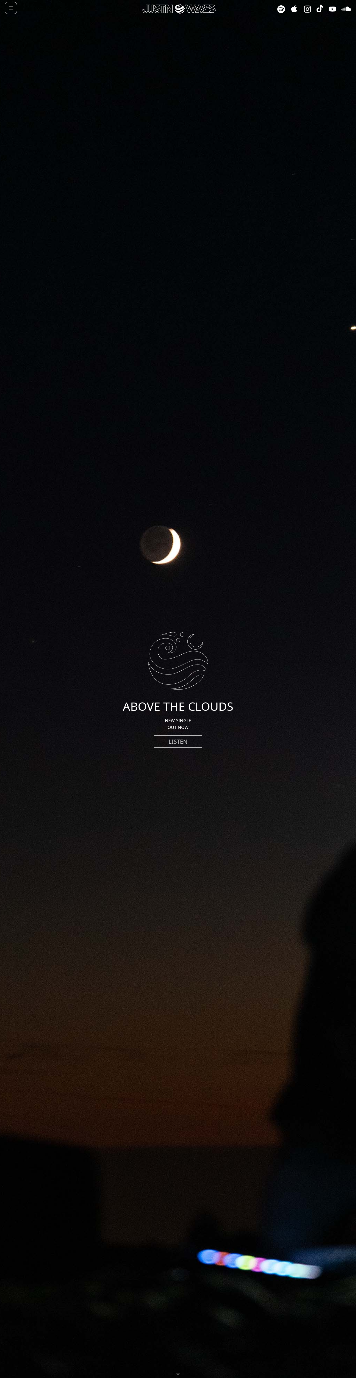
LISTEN (178, 741)
